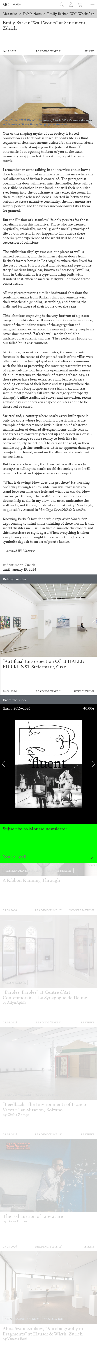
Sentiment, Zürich (20, 565)
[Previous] (3, 620)
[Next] (93, 620)
